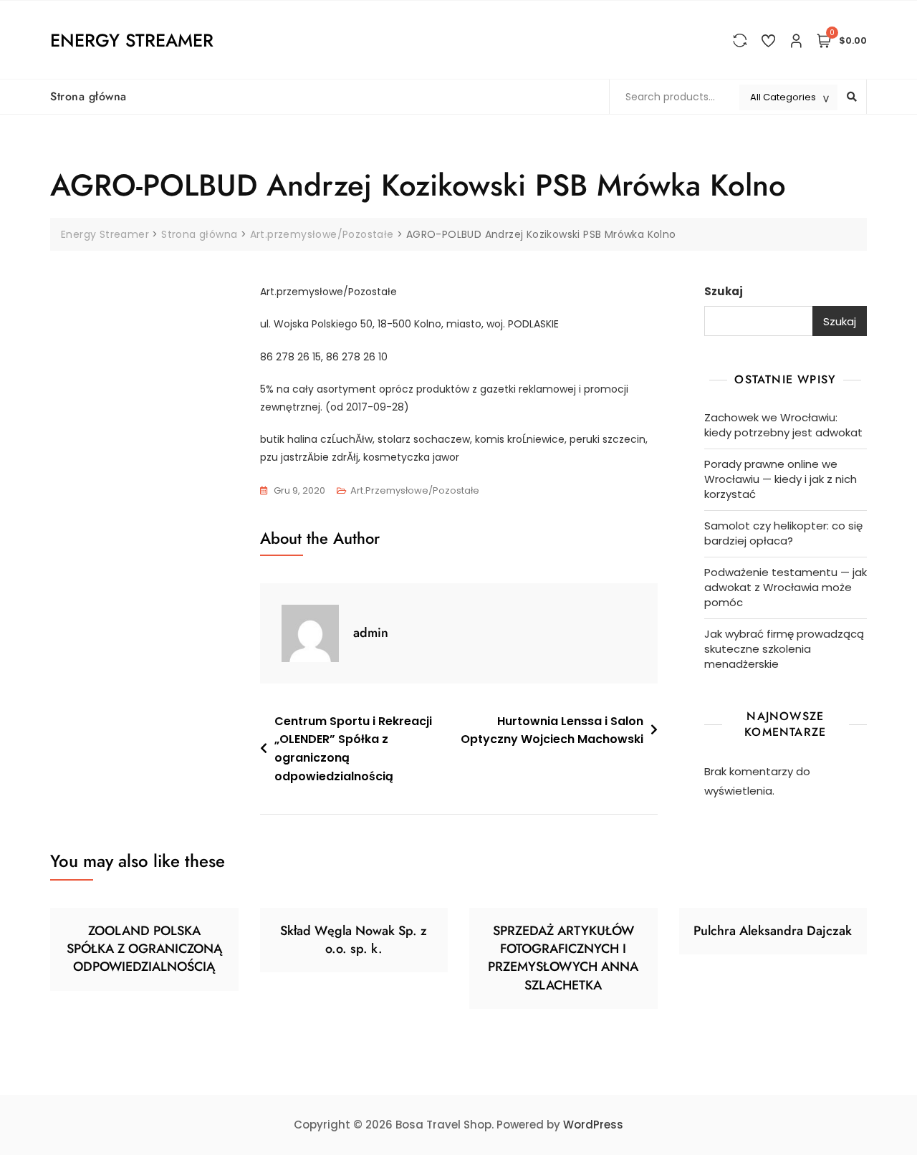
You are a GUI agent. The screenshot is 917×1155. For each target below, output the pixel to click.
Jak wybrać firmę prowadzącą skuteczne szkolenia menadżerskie (784, 648)
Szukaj (723, 291)
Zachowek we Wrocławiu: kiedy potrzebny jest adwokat (783, 425)
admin (370, 632)
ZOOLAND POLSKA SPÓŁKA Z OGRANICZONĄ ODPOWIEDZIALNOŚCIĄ (144, 948)
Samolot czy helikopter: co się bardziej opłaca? (783, 533)
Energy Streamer (131, 40)
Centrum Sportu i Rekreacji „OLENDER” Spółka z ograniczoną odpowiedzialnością (353, 749)
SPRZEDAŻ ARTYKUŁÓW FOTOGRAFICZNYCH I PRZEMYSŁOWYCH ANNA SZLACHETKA (563, 958)
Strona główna (88, 96)
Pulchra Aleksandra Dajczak (772, 930)
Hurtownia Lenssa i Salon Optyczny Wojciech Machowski (552, 730)
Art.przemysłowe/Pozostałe (414, 490)
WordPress (593, 1124)
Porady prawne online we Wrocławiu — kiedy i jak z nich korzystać (780, 479)
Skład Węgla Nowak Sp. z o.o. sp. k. (353, 939)
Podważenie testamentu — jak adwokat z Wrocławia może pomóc (785, 587)
